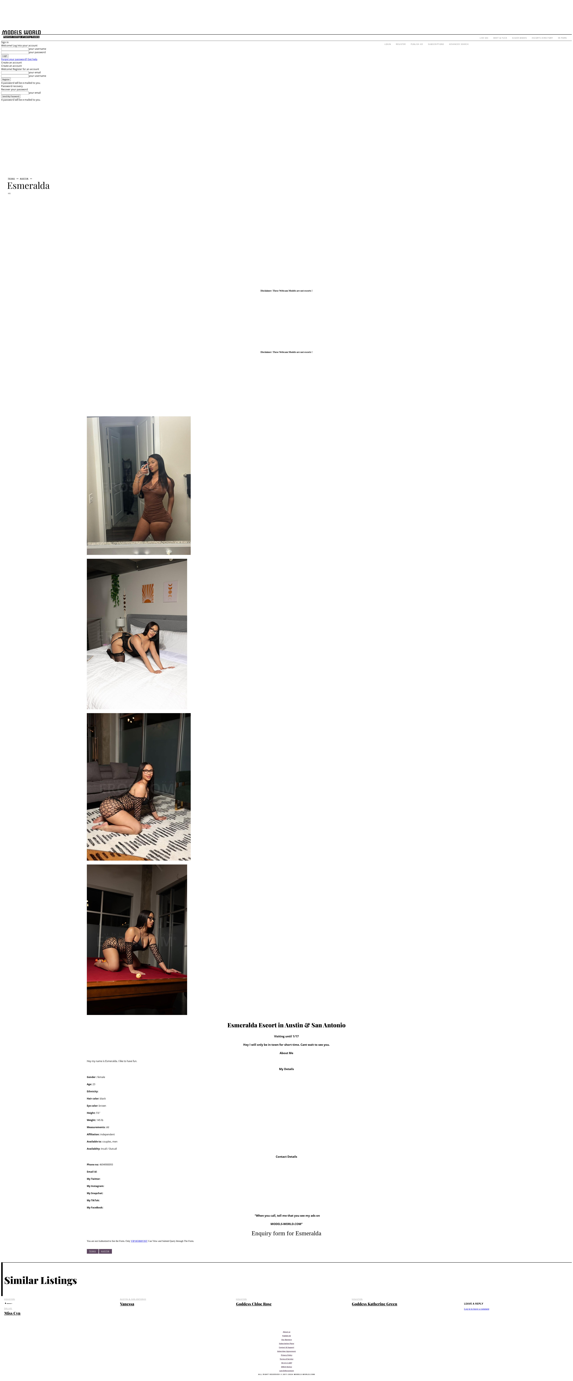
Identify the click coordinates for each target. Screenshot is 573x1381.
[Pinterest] (34, 201)
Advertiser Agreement (286, 1351)
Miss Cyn (12, 1313)
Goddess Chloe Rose (254, 1303)
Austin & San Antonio (133, 1299)
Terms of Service (286, 1359)
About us (286, 1332)
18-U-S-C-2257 (286, 1363)
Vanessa (127, 1303)
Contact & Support (286, 1347)
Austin (24, 179)
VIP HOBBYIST (139, 1241)
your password (37, 52)
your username (37, 48)
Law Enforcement (286, 1371)
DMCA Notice (286, 1367)
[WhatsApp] (45, 201)
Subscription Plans (286, 1343)
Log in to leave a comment (476, 1309)
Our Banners (286, 1339)
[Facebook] (12, 201)
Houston (9, 1299)
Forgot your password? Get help (19, 59)
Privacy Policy (286, 1355)
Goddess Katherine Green (374, 1303)
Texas (11, 179)
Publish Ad (286, 1336)
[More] (56, 201)
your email (35, 72)
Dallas (8, 1308)
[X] (23, 201)
